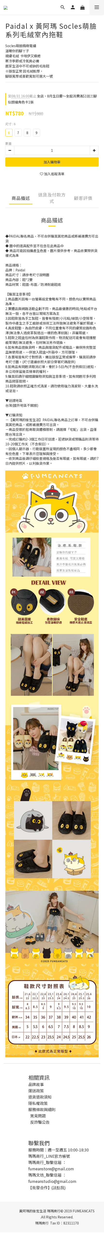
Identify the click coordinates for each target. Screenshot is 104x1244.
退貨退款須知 (40, 1097)
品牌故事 (36, 1084)
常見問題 (38, 1116)
